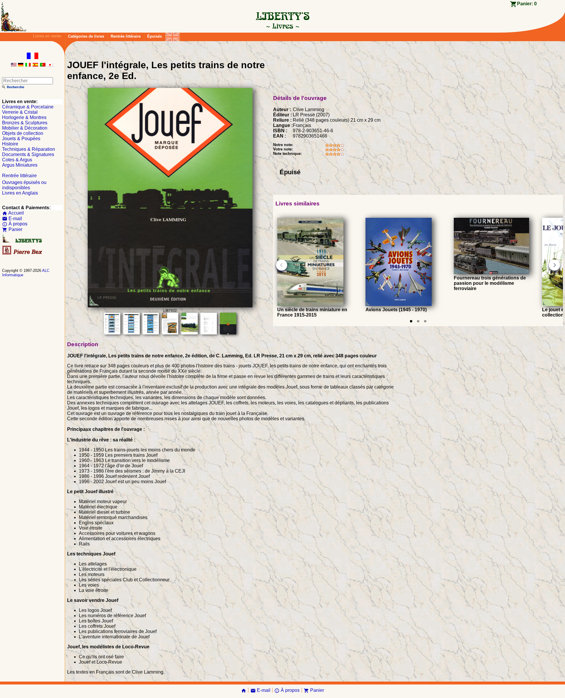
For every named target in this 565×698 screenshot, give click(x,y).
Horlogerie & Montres (24, 117)
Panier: (527, 3)
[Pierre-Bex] (22, 253)
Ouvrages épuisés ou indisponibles (24, 185)
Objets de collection (22, 133)
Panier (12, 229)
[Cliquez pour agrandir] (170, 305)
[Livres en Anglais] (172, 35)
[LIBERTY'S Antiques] (22, 241)
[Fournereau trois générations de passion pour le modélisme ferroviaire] (491, 272)
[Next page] (554, 265)
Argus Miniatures (19, 165)
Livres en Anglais (20, 192)
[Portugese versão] (43, 65)
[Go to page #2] (418, 321)
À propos (14, 223)
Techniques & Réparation (28, 149)
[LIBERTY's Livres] (282, 26)
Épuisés (154, 36)
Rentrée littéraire (126, 36)
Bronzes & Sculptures (24, 122)
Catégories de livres (86, 36)
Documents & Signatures (28, 154)
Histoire (10, 143)
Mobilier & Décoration (24, 127)
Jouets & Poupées (21, 138)
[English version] (13, 65)
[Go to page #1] (411, 321)
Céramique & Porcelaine (28, 106)
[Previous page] (281, 265)
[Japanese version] (50, 65)
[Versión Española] (35, 65)
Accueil (13, 212)
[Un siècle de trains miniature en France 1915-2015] (310, 304)
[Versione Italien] (28, 65)
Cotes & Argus (17, 159)
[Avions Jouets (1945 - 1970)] (398, 304)
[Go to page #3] (425, 321)
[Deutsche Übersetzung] (21, 65)
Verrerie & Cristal (20, 112)
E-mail (12, 218)
